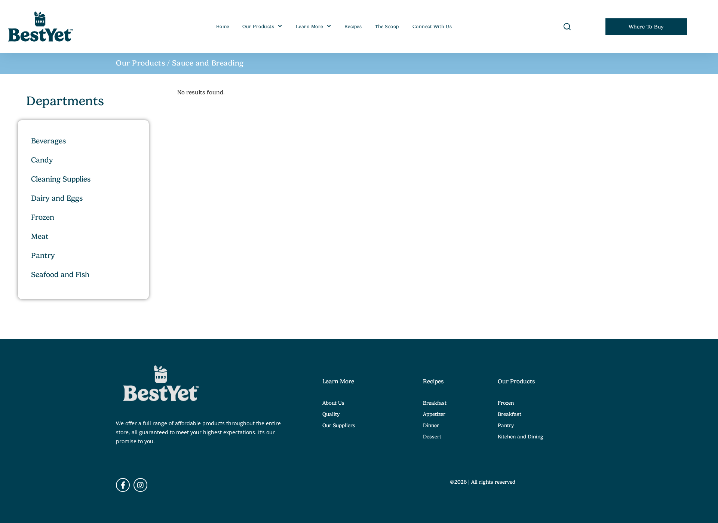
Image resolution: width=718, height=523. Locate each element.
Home (222, 26)
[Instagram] (140, 485)
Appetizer (434, 414)
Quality (331, 414)
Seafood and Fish (60, 274)
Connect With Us (432, 26)
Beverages (48, 141)
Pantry (43, 255)
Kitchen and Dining (520, 437)
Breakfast (435, 403)
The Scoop (387, 26)
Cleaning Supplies (60, 179)
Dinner (431, 425)
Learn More (309, 26)
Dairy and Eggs (57, 198)
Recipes (353, 26)
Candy (42, 160)
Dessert (432, 437)
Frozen (42, 217)
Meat (40, 236)
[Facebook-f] (123, 485)
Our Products (258, 26)
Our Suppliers (338, 425)
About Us (333, 403)
